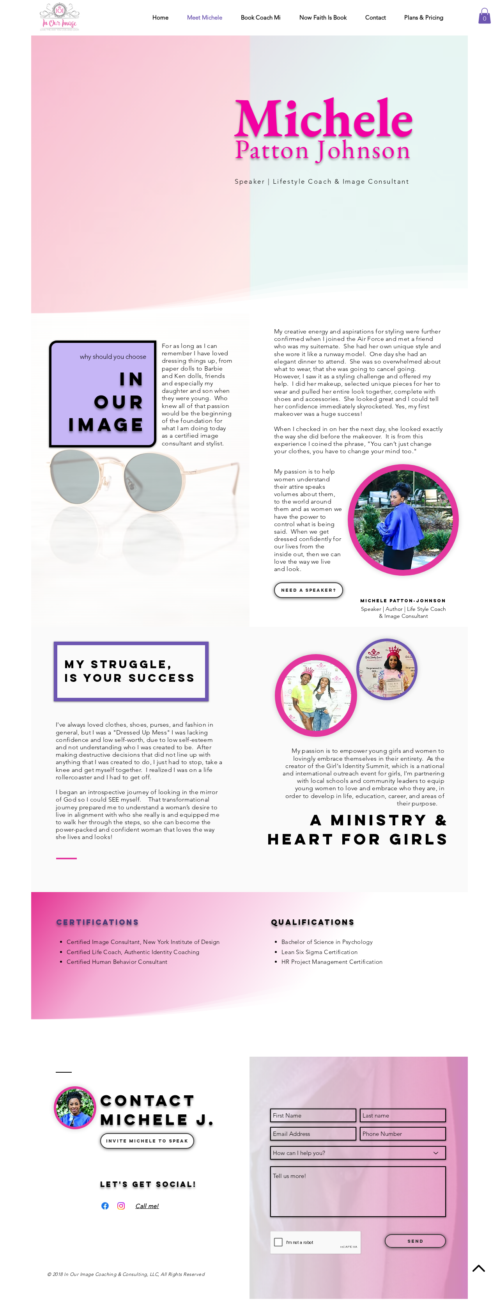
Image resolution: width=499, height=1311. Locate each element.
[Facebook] (105, 1206)
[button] (484, 16)
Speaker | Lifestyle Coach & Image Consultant (324, 181)
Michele (323, 117)
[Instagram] (121, 1206)
